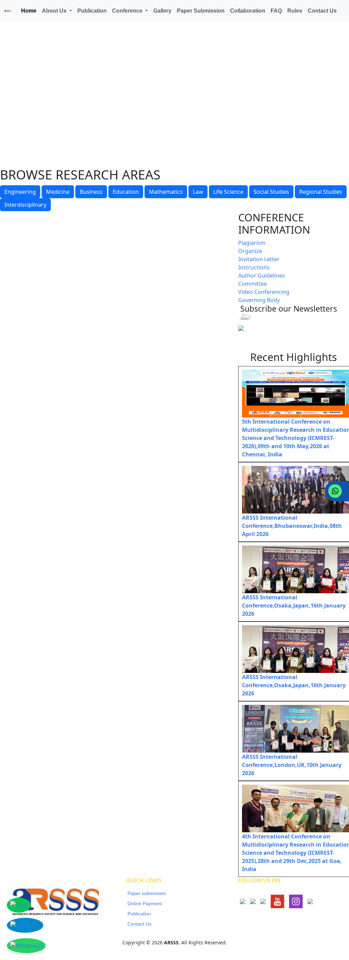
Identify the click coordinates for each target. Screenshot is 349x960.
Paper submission (146, 893)
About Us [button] (55, 11)
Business (91, 191)
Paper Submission (201, 11)
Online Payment (144, 903)
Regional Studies (320, 191)
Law (198, 191)
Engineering (20, 191)
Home (28, 11)
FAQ (276, 11)
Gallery (162, 11)
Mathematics (166, 191)
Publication (92, 11)
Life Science (228, 191)
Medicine (58, 191)
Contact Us (322, 11)
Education (126, 191)
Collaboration (247, 11)
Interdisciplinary (25, 204)
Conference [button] (128, 11)
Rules (294, 11)
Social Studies (271, 191)
